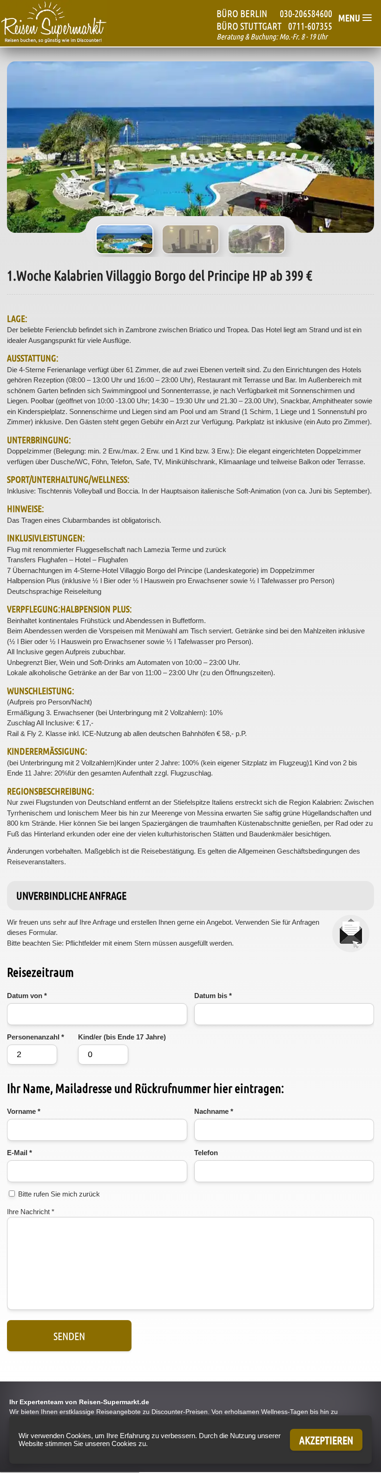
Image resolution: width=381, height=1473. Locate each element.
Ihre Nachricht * (30, 1212)
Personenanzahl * (35, 1037)
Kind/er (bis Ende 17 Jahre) (122, 1037)
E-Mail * (19, 1153)
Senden (69, 1335)
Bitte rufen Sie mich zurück (59, 1194)
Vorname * (23, 1111)
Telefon (206, 1153)
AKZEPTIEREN (326, 1440)
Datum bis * (213, 996)
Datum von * (27, 996)
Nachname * (213, 1111)
